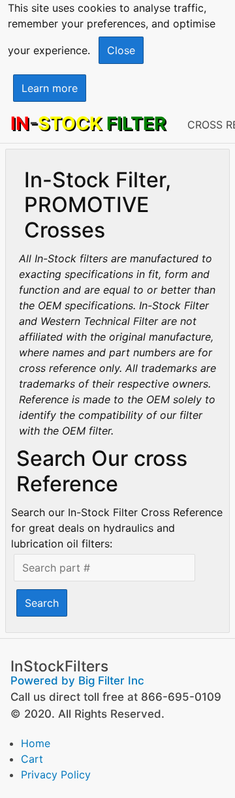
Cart (32, 758)
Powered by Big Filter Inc (77, 680)
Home (35, 743)
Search (42, 602)
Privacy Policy (56, 774)
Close (121, 50)
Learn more (50, 88)
